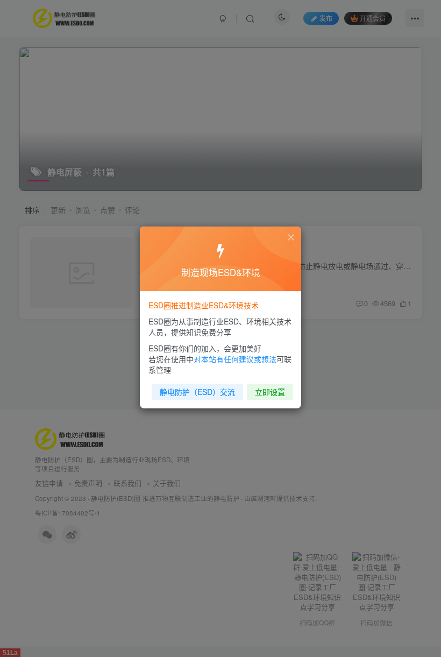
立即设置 (270, 391)
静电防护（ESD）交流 (197, 391)
